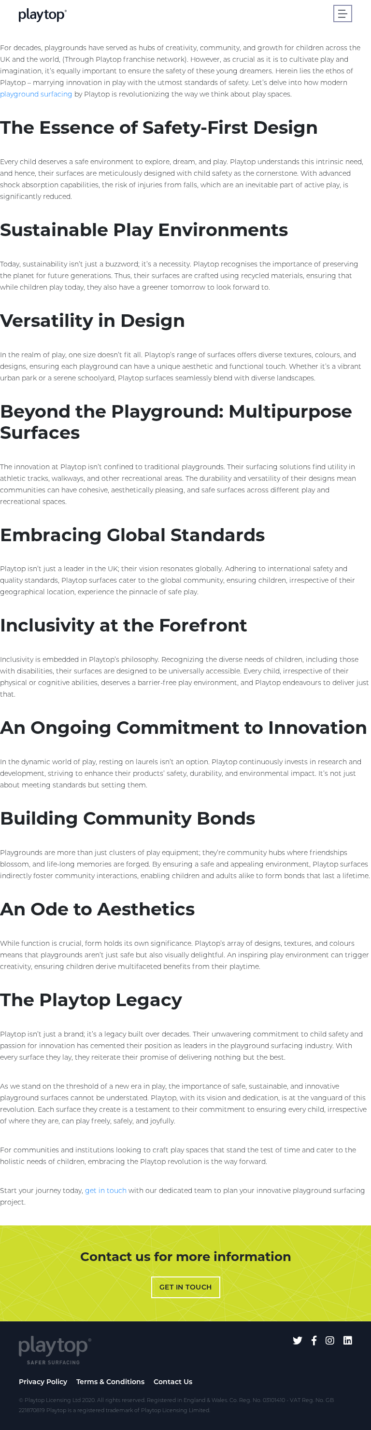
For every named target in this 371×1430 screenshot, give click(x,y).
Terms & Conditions (110, 1381)
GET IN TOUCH (185, 1287)
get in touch (106, 1190)
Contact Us (173, 1381)
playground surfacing (36, 94)
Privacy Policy (43, 1381)
